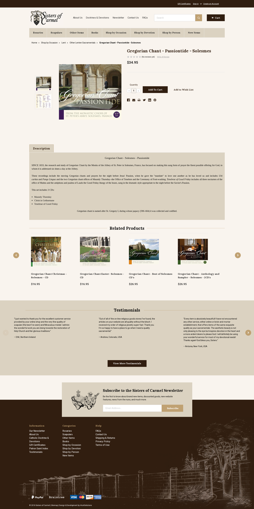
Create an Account (211, 4)
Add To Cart (46, 254)
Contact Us (133, 17)
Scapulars (56, 32)
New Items (194, 32)
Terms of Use (103, 445)
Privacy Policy (103, 441)
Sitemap (54, 505)
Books (94, 32)
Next (237, 255)
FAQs (145, 17)
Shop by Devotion (144, 32)
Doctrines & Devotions (97, 17)
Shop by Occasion (116, 32)
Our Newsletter (37, 430)
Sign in (196, 4)
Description (41, 148)
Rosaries (38, 32)
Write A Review (163, 57)
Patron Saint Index (38, 448)
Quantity (134, 85)
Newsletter (118, 17)
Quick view (46, 248)
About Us (77, 17)
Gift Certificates (184, 4)
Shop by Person (171, 32)
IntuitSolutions (86, 505)
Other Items (77, 32)
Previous (16, 255)
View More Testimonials (127, 363)
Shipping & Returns (105, 438)
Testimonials (35, 452)
